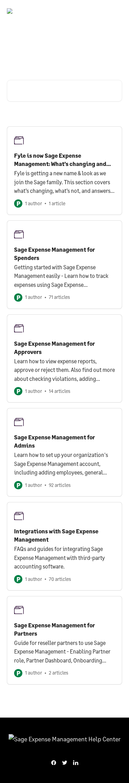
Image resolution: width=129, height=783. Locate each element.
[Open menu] (116, 14)
